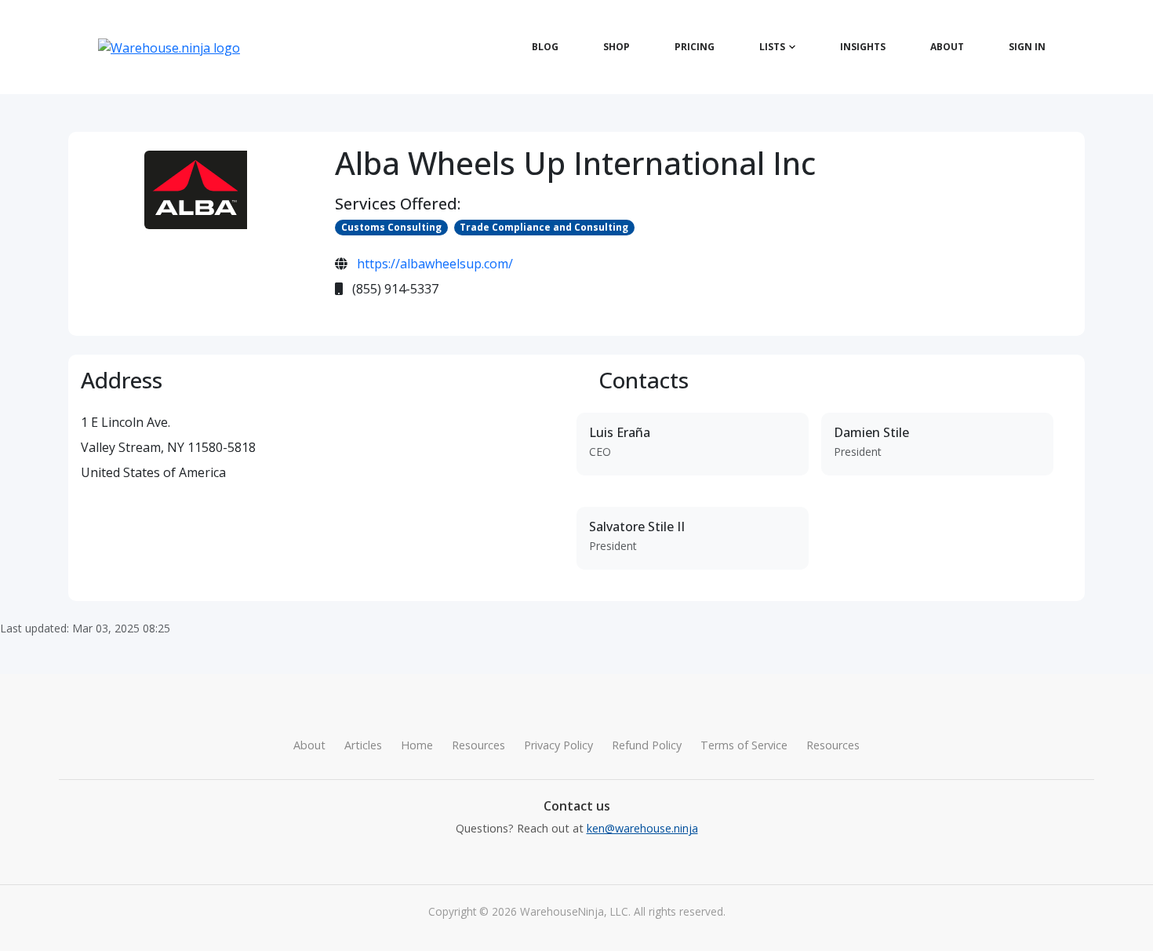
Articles (363, 745)
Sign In (1027, 46)
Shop (616, 46)
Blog (545, 46)
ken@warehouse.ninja (642, 828)
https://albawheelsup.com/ (435, 263)
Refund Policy (647, 745)
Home (417, 745)
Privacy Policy (558, 745)
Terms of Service (743, 745)
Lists (772, 46)
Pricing (695, 46)
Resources (478, 745)
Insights (863, 46)
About (947, 46)
